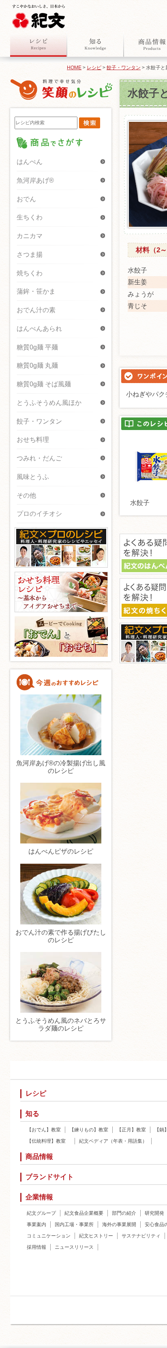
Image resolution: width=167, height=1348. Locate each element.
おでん (26, 199)
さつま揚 (30, 254)
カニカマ (30, 235)
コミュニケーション (49, 1236)
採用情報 (36, 1247)
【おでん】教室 (44, 1130)
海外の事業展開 (119, 1224)
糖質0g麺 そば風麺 (44, 384)
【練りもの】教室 (88, 1130)
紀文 (38, 14)
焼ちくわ (30, 273)
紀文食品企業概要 (83, 1213)
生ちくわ (30, 217)
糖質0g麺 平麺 (37, 347)
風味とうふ (33, 476)
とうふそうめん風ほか (49, 402)
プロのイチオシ (39, 513)
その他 (26, 495)
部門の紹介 (124, 1213)
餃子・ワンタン (124, 67)
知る (95, 44)
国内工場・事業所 (74, 1224)
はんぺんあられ (39, 328)
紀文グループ (41, 1213)
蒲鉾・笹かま (36, 291)
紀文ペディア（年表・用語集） (113, 1141)
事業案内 (36, 1224)
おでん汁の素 (36, 310)
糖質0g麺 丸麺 (37, 365)
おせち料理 (33, 439)
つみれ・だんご (39, 458)
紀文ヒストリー (96, 1236)
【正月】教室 (131, 1130)
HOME (74, 67)
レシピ (38, 44)
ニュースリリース (74, 1247)
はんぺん (30, 161)
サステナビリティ (141, 1236)
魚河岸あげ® (35, 180)
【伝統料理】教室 (49, 1141)
